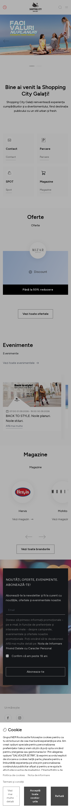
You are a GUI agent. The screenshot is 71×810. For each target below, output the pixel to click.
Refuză (59, 796)
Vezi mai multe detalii (10, 796)
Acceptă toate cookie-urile (35, 796)
